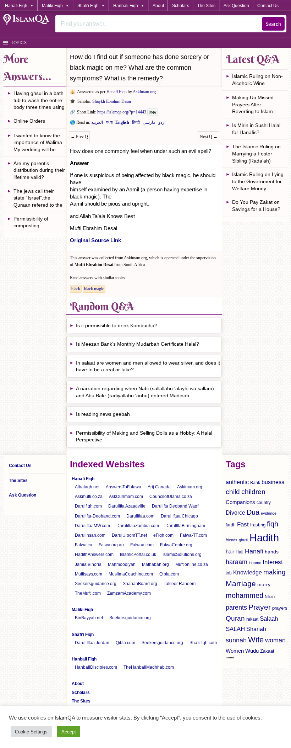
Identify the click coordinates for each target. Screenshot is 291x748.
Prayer (259, 607)
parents (236, 607)
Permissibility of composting (30, 222)
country (264, 502)
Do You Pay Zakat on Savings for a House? (256, 205)
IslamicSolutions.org (182, 554)
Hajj (239, 552)
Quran (235, 618)
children (253, 491)
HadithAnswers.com (94, 554)
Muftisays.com (88, 574)
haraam (236, 562)
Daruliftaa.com (140, 516)
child (233, 491)
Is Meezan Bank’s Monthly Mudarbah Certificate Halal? (137, 344)
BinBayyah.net (89, 617)
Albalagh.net (87, 486)
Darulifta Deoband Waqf (175, 506)
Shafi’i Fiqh (83, 634)
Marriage (241, 583)
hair (230, 551)
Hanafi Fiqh (16, 5)
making (274, 572)
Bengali (109, 124)
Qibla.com (169, 574)
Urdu (161, 124)
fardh (231, 524)
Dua (253, 512)
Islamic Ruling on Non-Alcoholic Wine (257, 79)
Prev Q (79, 136)
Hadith (264, 537)
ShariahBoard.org (140, 583)
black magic (94, 288)
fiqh (272, 524)
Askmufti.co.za (89, 496)
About (158, 5)
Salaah (269, 618)
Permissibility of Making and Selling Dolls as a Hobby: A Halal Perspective (144, 436)
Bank (255, 482)
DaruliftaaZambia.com (137, 525)
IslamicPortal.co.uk (138, 554)
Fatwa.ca (83, 544)
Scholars (180, 5)
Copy (153, 112)
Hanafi (254, 551)
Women (235, 651)
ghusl (243, 540)
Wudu (252, 651)
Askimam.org (144, 91)
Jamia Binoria (88, 564)
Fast (243, 524)
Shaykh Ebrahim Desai (111, 101)
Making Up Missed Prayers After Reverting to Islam (253, 104)
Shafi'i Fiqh (88, 5)
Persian (149, 124)
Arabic (97, 124)
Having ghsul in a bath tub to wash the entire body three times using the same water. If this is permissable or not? (39, 101)
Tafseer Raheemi (180, 583)
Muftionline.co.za (191, 564)
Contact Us (268, 5)
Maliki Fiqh (52, 5)
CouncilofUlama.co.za (170, 496)
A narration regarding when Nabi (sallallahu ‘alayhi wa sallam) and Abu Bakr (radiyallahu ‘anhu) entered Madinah (145, 392)
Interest (273, 562)
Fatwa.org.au (111, 544)
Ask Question (236, 5)
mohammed (244, 595)
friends (231, 540)
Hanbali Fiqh (125, 5)
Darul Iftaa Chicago (179, 516)
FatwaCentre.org (176, 544)
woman (275, 640)
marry (263, 584)
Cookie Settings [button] (31, 731)
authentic (237, 482)
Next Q (209, 136)
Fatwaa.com (142, 544)
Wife (256, 639)
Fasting (257, 524)
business (273, 482)
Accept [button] (68, 731)
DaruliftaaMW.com (92, 525)
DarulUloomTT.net (129, 535)
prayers (279, 608)
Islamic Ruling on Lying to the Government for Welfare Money (258, 181)
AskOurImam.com (126, 496)
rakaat (252, 619)
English (122, 124)
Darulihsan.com (90, 535)
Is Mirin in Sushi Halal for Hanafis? (256, 128)
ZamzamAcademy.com (129, 593)
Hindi (136, 124)
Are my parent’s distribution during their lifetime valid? (39, 170)
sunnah (236, 640)
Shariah (256, 629)
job (229, 573)
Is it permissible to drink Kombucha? (116, 325)
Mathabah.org (155, 564)
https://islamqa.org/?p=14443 (121, 112)
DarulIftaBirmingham (185, 525)
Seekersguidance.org (95, 583)
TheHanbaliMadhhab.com (148, 667)
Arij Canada (159, 486)
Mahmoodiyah (122, 564)
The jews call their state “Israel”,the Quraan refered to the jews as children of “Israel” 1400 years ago (39, 199)
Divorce (235, 512)
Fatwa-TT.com (193, 535)
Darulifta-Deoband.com (97, 516)
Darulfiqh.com (88, 506)
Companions (240, 502)
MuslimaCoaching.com (131, 574)
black (75, 288)
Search (273, 24)
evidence (268, 513)
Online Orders (29, 121)
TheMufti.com (88, 593)
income (255, 563)
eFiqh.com (163, 535)
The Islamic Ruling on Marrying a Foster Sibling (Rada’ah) (256, 153)
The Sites (206, 5)
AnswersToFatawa (123, 486)
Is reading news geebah (103, 414)
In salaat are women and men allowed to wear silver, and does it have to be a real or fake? (148, 366)
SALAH (235, 629)
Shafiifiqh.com (203, 642)
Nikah (270, 596)
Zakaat (267, 651)
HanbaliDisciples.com (96, 667)
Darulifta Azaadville (127, 506)
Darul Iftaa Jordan (92, 642)
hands (272, 552)
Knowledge (247, 572)
